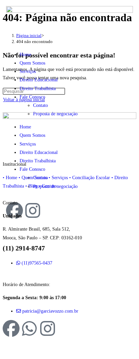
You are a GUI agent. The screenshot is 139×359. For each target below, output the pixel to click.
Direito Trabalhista (38, 88)
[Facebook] (11, 328)
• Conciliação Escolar (89, 177)
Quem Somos (32, 63)
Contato (40, 105)
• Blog (31, 186)
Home (25, 54)
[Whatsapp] (29, 328)
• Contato (48, 186)
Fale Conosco (32, 96)
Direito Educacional (39, 79)
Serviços (28, 71)
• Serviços (58, 177)
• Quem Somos (33, 177)
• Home (10, 177)
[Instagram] (47, 328)
